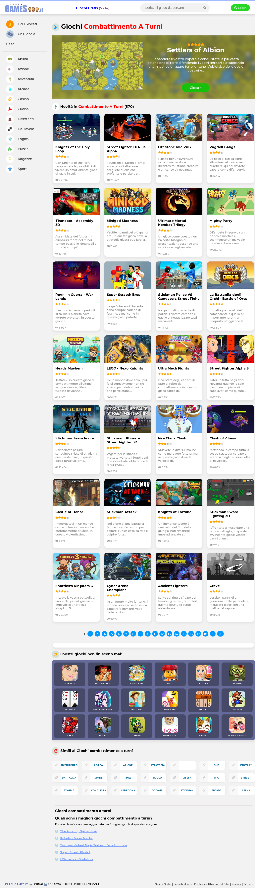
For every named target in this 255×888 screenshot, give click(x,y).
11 (155, 634)
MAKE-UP (70, 683)
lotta (98, 765)
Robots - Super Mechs (76, 838)
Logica (23, 139)
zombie (69, 790)
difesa (186, 777)
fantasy (246, 765)
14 (176, 634)
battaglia (69, 777)
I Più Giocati (27, 24)
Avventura (25, 79)
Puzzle (22, 149)
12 (162, 634)
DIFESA (137, 735)
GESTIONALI (136, 709)
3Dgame (157, 790)
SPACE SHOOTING (103, 709)
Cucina (23, 109)
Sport (22, 169)
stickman (186, 790)
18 (205, 634)
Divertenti (25, 119)
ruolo (157, 777)
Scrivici (248, 884)
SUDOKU (203, 709)
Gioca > (196, 88)
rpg (216, 777)
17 (198, 634)
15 (183, 634)
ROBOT (70, 735)
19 (212, 634)
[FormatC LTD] (40, 884)
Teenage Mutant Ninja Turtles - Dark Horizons (93, 845)
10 (147, 634)
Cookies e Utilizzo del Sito (211, 884)
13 (169, 634)
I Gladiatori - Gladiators (76, 859)
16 (191, 634)
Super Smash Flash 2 (75, 852)
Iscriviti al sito (183, 884)
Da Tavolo (25, 129)
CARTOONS (136, 683)
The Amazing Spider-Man (78, 831)
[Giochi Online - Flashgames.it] (22, 12)
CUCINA (203, 683)
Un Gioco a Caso (20, 39)
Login (241, 8)
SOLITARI (70, 709)
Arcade (23, 89)
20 (220, 634)
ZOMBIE (237, 683)
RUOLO (103, 735)
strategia (157, 765)
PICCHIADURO (103, 683)
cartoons (128, 790)
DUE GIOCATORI (237, 735)
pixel (128, 777)
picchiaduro (69, 765)
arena (246, 790)
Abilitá (22, 59)
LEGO (170, 683)
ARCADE (237, 709)
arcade (216, 790)
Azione (23, 69)
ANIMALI (203, 735)
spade (98, 777)
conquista (98, 790)
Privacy (236, 884)
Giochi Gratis (87, 8)
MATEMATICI (170, 735)
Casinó (23, 99)
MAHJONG (170, 709)
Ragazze (24, 159)
